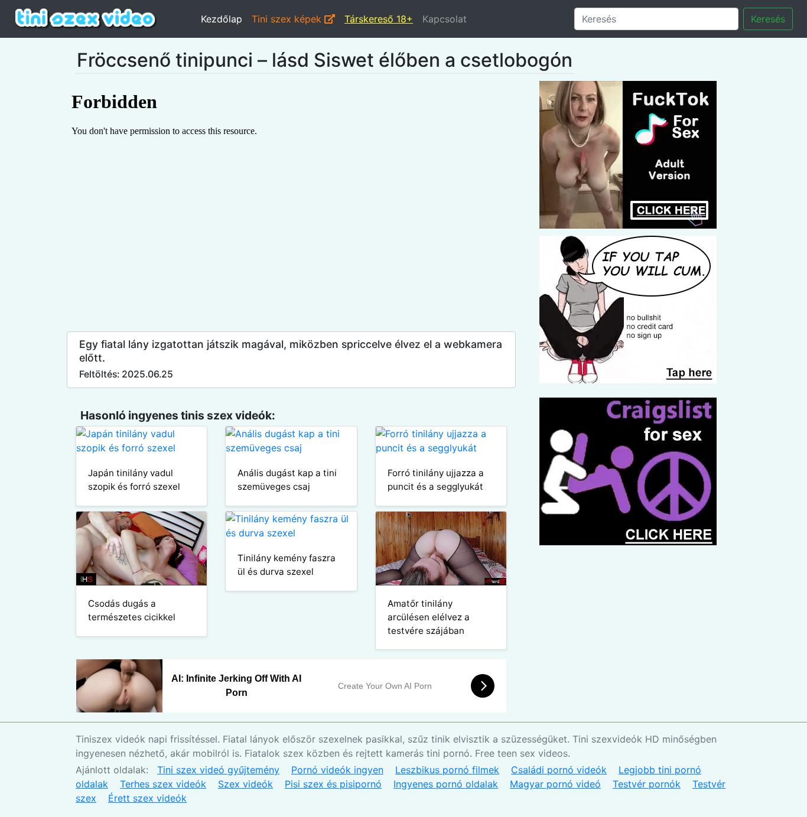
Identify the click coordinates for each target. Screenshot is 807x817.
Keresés (768, 19)
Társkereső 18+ (378, 19)
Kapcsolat (444, 19)
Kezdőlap (221, 19)
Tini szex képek (288, 19)
